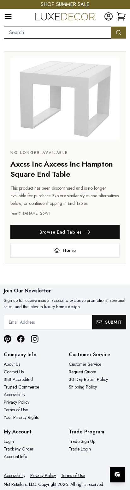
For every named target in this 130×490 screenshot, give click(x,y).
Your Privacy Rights (21, 417)
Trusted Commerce (21, 387)
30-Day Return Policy (88, 379)
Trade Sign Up (82, 441)
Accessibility (14, 394)
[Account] (108, 16)
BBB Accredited (18, 379)
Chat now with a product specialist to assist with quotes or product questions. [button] (82, 458)
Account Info (15, 456)
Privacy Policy (16, 402)
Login (9, 441)
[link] (121, 16)
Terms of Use (16, 410)
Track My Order (18, 449)
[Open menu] (8, 16)
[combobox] (57, 32)
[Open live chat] (117, 474)
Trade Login (80, 449)
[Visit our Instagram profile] (34, 338)
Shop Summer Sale (65, 4)
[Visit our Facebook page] (20, 338)
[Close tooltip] (119, 455)
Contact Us (14, 372)
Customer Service (85, 364)
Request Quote (82, 372)
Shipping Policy (83, 387)
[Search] (118, 33)
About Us (12, 364)
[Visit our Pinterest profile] (7, 339)
